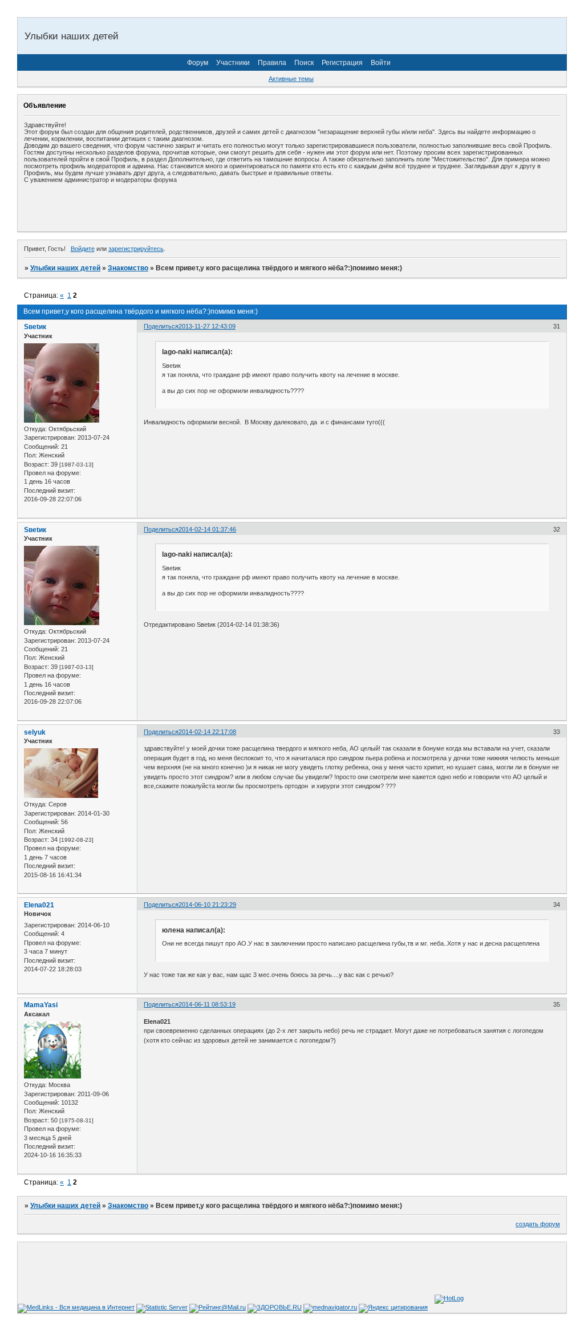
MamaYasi (41, 1005)
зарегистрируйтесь (136, 248)
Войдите (83, 248)
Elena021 (39, 905)
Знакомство (128, 268)
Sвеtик (35, 327)
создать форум (538, 1224)
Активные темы (291, 78)
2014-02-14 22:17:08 (207, 731)
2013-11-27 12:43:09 (207, 326)
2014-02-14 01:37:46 (207, 529)
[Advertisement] (157, 207)
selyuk (35, 732)
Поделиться (161, 326)
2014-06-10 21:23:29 (207, 904)
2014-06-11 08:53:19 (207, 1004)
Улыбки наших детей (65, 268)
